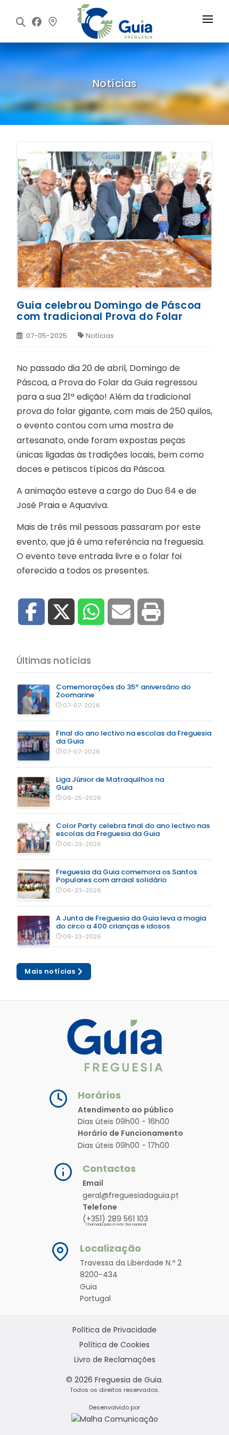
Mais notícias (50, 971)
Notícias (100, 336)
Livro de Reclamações (115, 1359)
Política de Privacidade (114, 1329)
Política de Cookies (114, 1344)
